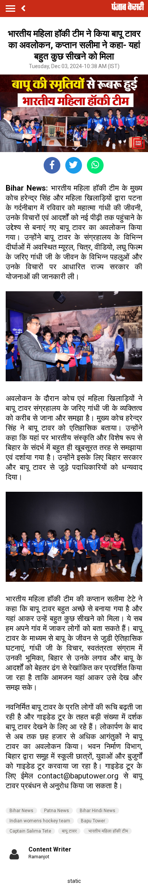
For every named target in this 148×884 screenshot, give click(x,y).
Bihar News (21, 810)
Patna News (56, 810)
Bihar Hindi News (97, 810)
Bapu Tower (93, 820)
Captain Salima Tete (30, 831)
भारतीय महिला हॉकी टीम (107, 831)
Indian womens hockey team (39, 820)
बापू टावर (69, 831)
